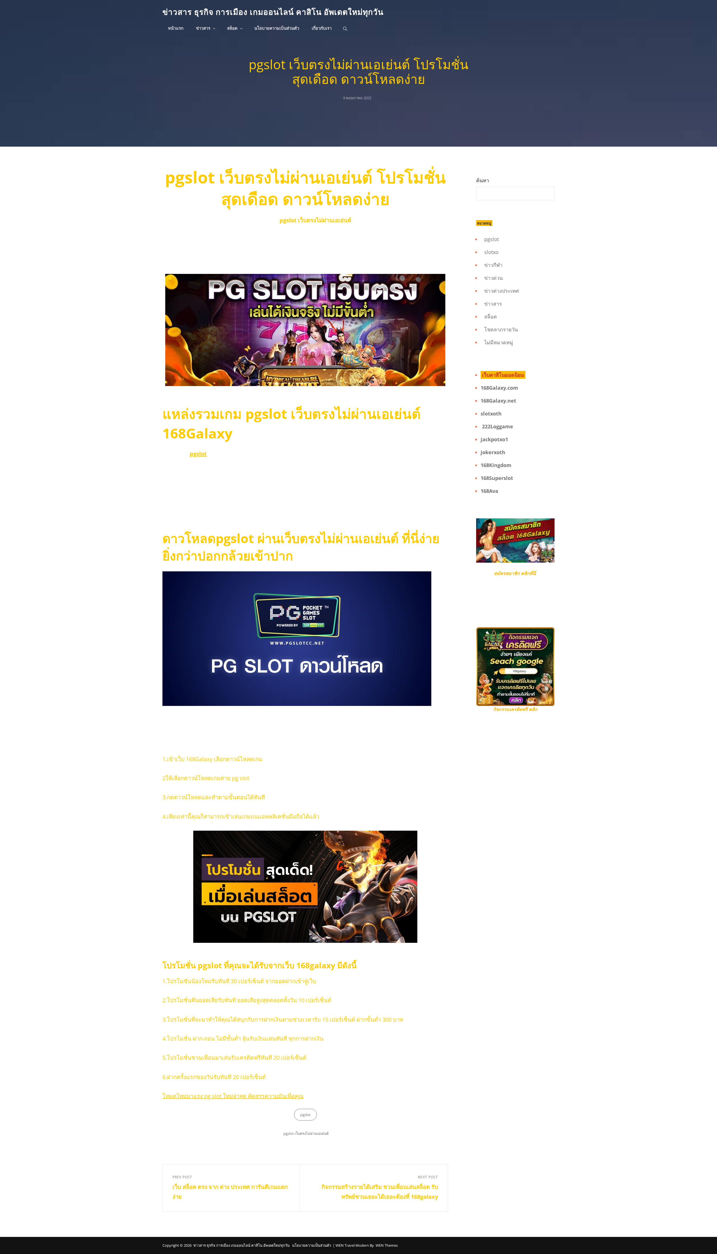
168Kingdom (496, 465)
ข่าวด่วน (493, 277)
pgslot (305, 1114)
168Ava (489, 491)
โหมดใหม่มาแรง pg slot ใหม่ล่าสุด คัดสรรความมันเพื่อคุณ (233, 1096)
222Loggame (497, 426)
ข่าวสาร (203, 28)
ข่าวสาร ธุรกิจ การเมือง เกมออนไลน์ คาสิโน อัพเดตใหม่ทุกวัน (272, 11)
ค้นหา (482, 180)
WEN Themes (387, 1245)
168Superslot (497, 478)
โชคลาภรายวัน (501, 329)
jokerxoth (493, 452)
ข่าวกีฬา (493, 265)
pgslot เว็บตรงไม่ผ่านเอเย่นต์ (306, 1133)
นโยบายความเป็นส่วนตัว (276, 28)
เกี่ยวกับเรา (322, 28)
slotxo (491, 252)
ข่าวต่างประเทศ (501, 290)
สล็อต (232, 28)
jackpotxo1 (494, 439)
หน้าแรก (175, 28)
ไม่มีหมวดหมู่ (498, 342)
